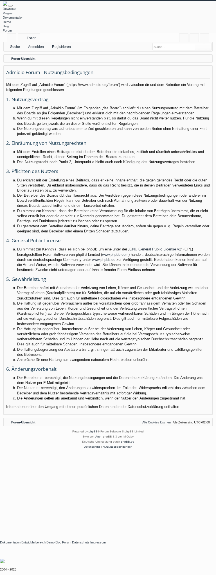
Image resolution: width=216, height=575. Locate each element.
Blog (6, 26)
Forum (7, 30)
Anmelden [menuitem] (195, 38)
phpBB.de (127, 441)
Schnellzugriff (13, 38)
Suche (15, 47)
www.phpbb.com (115, 254)
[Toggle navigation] (10, 5)
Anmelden (36, 47)
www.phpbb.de (103, 259)
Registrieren (61, 47)
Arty (97, 436)
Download (9, 8)
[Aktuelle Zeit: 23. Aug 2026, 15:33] (207, 58)
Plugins (8, 13)
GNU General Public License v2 (155, 249)
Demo (7, 22)
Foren (32, 37)
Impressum (98, 542)
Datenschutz (80, 542)
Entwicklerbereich (33, 542)
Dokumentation (13, 17)
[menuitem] (183, 38)
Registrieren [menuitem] (205, 38)
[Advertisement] (108, 491)
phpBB (93, 431)
